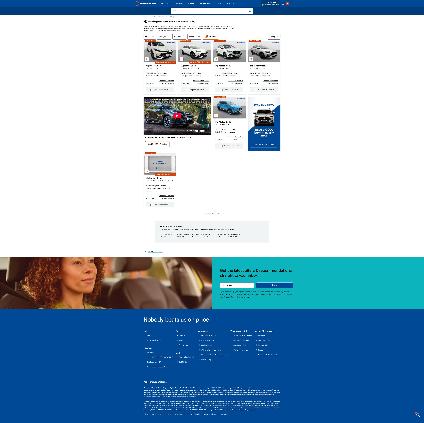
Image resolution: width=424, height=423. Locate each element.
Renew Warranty (207, 340)
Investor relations (209, 414)
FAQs (148, 335)
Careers (261, 350)
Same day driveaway (241, 345)
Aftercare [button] (203, 331)
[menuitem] (160, 335)
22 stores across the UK (173, 30)
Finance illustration (166, 81)
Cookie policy (223, 414)
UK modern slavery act (176, 414)
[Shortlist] (287, 3)
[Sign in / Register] (283, 3)
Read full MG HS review (157, 144)
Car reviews (183, 345)
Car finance (151, 352)
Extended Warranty (208, 335)
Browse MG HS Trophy (264, 145)
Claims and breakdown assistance (214, 355)
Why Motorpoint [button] (238, 331)
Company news (264, 340)
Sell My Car (183, 362)
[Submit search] (250, 11)
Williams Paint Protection (211, 350)
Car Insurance (206, 345)
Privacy (146, 414)
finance (214, 26)
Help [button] (146, 331)
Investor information (266, 345)
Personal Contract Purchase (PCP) (160, 357)
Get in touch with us (154, 340)
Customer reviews (240, 350)
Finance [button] (147, 348)
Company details (193, 414)
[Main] (145, 3)
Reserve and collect (241, 340)
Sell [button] (178, 353)
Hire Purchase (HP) (154, 362)
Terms (153, 414)
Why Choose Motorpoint (242, 335)
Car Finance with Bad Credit (157, 367)
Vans (181, 340)
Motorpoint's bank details (268, 355)
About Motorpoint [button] (264, 331)
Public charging (207, 360)
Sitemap (161, 414)
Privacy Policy (230, 297)
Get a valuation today (187, 357)
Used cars (182, 335)
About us (261, 335)
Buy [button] (178, 331)
